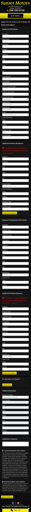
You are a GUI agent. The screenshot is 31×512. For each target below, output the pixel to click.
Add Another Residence (9, 213)
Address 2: (5, 54)
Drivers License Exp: (8, 97)
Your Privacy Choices (23, 508)
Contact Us (16, 504)
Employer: (5, 225)
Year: (3, 405)
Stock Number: (6, 400)
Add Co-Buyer (7, 385)
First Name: (5, 34)
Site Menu (15, 16)
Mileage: (4, 430)
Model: (4, 415)
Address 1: (5, 49)
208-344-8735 (16, 10)
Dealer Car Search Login (5, 508)
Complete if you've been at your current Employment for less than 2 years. (14, 300)
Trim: (3, 420)
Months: (4, 125)
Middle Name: (6, 39)
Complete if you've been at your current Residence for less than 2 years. (15, 150)
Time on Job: (5, 277)
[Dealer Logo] (15, 3)
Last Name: (5, 44)
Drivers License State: (8, 92)
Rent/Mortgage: (6, 135)
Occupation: (5, 240)
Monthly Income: (7, 235)
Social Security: (6, 76)
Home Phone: (6, 107)
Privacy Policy (21, 504)
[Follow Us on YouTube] (18, 503)
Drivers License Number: (9, 87)
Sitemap (17, 508)
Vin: (3, 425)
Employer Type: (6, 230)
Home (9, 504)
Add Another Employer (9, 373)
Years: (4, 120)
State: (4, 65)
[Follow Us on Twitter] (15, 503)
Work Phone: (5, 272)
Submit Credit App (7, 497)
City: (3, 59)
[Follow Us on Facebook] (13, 503)
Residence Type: (6, 130)
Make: (4, 410)
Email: (4, 112)
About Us (11, 504)
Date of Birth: (6, 81)
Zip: (3, 71)
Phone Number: (6, 184)
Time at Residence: (7, 117)
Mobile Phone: (6, 102)
